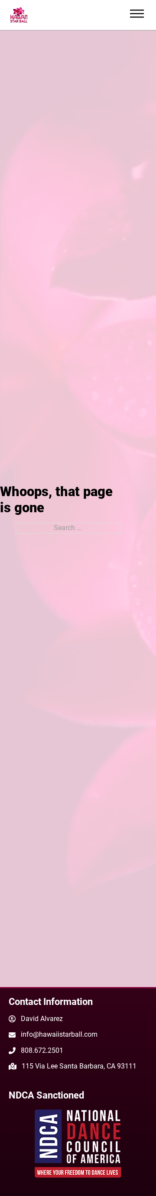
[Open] (137, 15)
